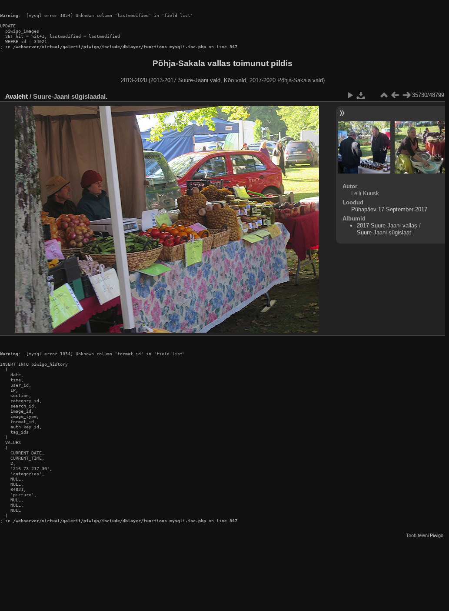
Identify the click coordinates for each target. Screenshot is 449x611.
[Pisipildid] (383, 95)
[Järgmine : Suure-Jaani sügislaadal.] (406, 95)
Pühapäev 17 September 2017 (389, 209)
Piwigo (436, 535)
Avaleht (16, 96)
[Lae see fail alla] (361, 95)
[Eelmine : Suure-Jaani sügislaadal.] (395, 95)
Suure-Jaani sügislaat (384, 232)
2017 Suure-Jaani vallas (387, 225)
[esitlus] (350, 95)
